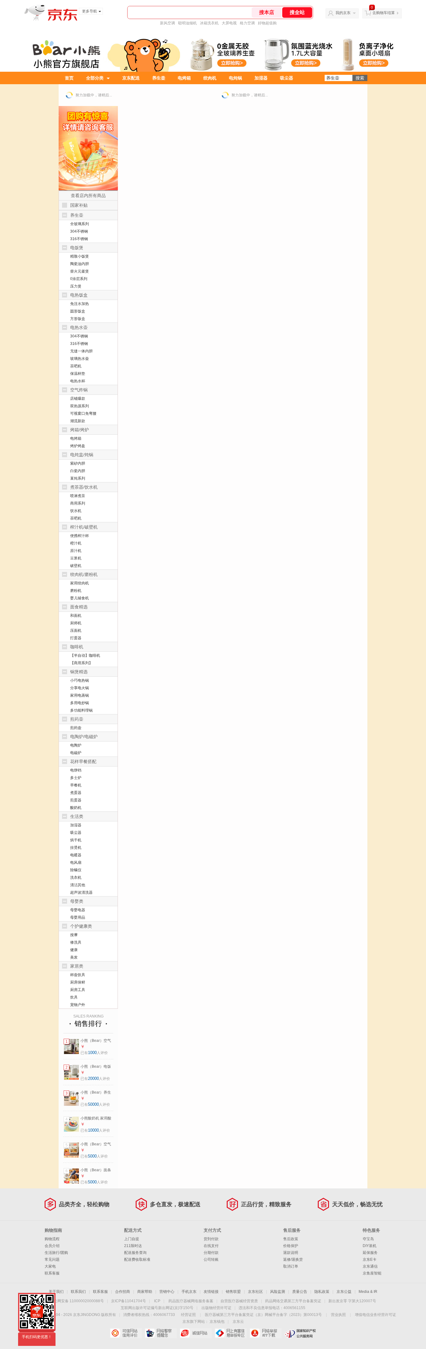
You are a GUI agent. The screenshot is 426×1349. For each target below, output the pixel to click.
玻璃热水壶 (79, 358)
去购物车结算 (383, 13)
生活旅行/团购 (56, 1252)
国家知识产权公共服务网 (300, 1333)
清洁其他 (77, 885)
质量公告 (299, 1291)
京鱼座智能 (372, 1273)
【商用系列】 (81, 663)
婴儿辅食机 (79, 598)
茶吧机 (75, 366)
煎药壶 (76, 719)
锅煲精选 (79, 671)
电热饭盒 (79, 295)
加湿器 (261, 77)
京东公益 (343, 1291)
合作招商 (122, 1291)
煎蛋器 (75, 800)
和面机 (75, 615)
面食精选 (79, 606)
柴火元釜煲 (79, 271)
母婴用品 (77, 917)
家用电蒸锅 (79, 695)
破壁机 (75, 565)
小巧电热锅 (79, 680)
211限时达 (133, 1246)
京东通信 (370, 1266)
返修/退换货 (293, 1259)
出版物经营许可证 (216, 1308)
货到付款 (211, 1239)
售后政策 (290, 1239)
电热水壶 (79, 327)
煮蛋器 (75, 793)
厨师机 (75, 623)
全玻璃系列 (79, 224)
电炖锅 (235, 77)
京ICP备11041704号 (128, 1301)
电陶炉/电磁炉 (84, 736)
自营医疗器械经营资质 (239, 1301)
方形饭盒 (77, 319)
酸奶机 (75, 807)
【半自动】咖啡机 (85, 655)
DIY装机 (369, 1246)
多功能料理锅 (81, 710)
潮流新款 (77, 421)
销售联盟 (233, 1291)
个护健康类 (81, 926)
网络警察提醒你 (161, 1333)
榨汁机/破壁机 (84, 527)
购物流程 (52, 1239)
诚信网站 (196, 1333)
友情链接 (211, 1291)
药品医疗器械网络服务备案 (190, 1301)
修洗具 (75, 942)
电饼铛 (75, 770)
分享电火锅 (79, 688)
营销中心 (166, 1291)
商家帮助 (144, 1291)
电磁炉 (75, 753)
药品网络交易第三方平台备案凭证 (293, 1301)
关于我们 (56, 1291)
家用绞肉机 (79, 583)
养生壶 (158, 77)
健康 (74, 950)
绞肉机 (209, 77)
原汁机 (75, 551)
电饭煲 (76, 247)
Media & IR (368, 1291)
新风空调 (167, 23)
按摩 (74, 935)
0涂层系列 (78, 279)
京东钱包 (217, 1321)
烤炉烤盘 (77, 446)
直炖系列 (77, 478)
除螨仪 (75, 870)
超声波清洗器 (81, 892)
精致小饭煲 (79, 256)
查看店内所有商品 (88, 195)
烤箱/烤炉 (79, 429)
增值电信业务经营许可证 (375, 1315)
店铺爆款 (77, 398)
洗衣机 (75, 877)
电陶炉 (75, 745)
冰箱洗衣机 (209, 23)
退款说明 (290, 1252)
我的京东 (343, 13)
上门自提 (131, 1239)
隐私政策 (321, 1291)
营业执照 (338, 1315)
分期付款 (211, 1252)
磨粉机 (75, 590)
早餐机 (75, 785)
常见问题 (52, 1259)
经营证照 (188, 1315)
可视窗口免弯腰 (83, 413)
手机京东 (189, 1291)
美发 (74, 957)
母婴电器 (77, 910)
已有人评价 (94, 1053)
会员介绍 (52, 1246)
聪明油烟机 (187, 23)
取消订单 (290, 1266)
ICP (157, 1301)
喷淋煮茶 (77, 496)
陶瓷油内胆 (79, 264)
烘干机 (75, 840)
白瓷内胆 (77, 471)
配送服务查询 (135, 1252)
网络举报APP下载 (265, 1333)
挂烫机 (75, 847)
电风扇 (75, 862)
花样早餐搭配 (83, 761)
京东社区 (255, 1291)
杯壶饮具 (77, 975)
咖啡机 (76, 646)
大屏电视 (229, 23)
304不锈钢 (79, 231)
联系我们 (78, 1291)
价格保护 (290, 1246)
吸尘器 (286, 77)
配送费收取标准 (137, 1259)
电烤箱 (184, 77)
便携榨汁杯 (79, 536)
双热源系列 (79, 406)
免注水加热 (79, 304)
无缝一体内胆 (81, 351)
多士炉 (75, 778)
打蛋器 (75, 638)
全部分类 (95, 77)
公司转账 (211, 1259)
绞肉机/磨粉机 (84, 574)
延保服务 (370, 1252)
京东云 (238, 1321)
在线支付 (211, 1246)
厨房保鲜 (77, 982)
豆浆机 (75, 558)
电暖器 (75, 855)
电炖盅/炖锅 (81, 454)
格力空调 (247, 23)
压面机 (75, 630)
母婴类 (76, 901)
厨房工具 (77, 990)
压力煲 (75, 286)
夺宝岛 (368, 1239)
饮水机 (75, 511)
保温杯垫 (77, 373)
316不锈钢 (79, 239)
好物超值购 (267, 23)
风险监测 (277, 1291)
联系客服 (52, 1273)
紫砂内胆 (77, 463)
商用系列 (77, 503)
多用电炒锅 (79, 703)
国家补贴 (79, 205)
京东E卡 (369, 1259)
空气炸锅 (79, 389)
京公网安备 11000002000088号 (77, 1301)
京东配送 (131, 77)
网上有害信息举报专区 (231, 1333)
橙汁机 (75, 543)
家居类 (76, 966)
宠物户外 (77, 1005)
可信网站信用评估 (126, 1333)
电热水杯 (77, 381)
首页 (69, 77)
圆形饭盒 (77, 311)
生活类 (76, 816)
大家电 (50, 1266)
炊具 (74, 997)
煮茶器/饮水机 (84, 487)
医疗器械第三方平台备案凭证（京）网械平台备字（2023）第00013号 (263, 1315)
